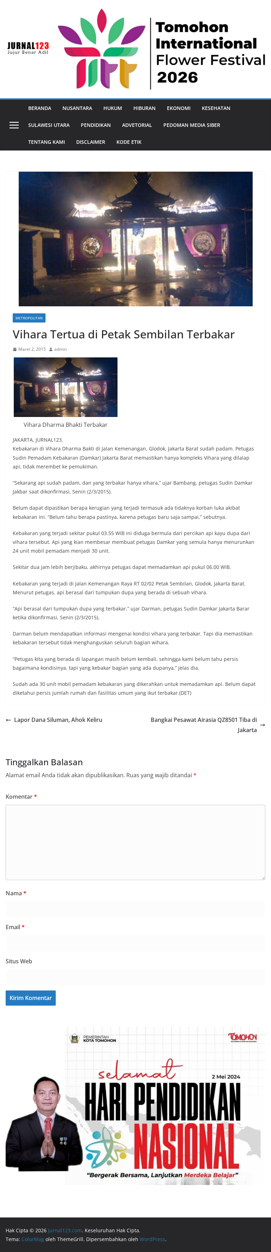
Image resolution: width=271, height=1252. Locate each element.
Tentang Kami (46, 142)
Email (15, 927)
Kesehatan (216, 108)
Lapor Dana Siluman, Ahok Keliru (58, 720)
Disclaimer (90, 142)
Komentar (21, 796)
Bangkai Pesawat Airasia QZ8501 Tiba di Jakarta (204, 725)
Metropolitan (29, 317)
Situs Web (19, 961)
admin (60, 349)
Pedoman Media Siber (191, 125)
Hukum (112, 108)
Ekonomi (179, 108)
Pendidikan (96, 125)
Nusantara (77, 108)
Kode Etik (128, 142)
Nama (16, 893)
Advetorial (137, 125)
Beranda (39, 108)
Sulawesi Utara (49, 125)
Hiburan (144, 108)
